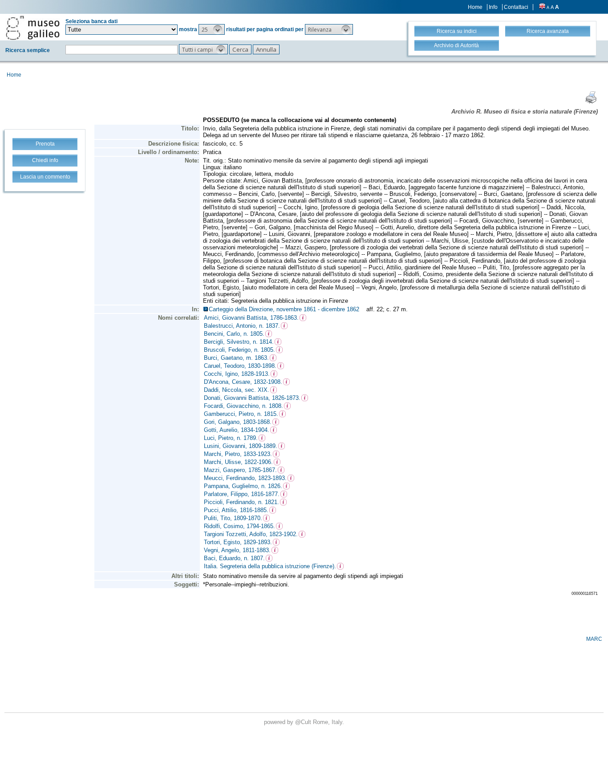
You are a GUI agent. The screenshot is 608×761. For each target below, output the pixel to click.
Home (475, 7)
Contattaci (516, 7)
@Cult (304, 722)
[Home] (32, 27)
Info (493, 7)
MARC (594, 639)
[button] (212, 29)
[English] (542, 7)
